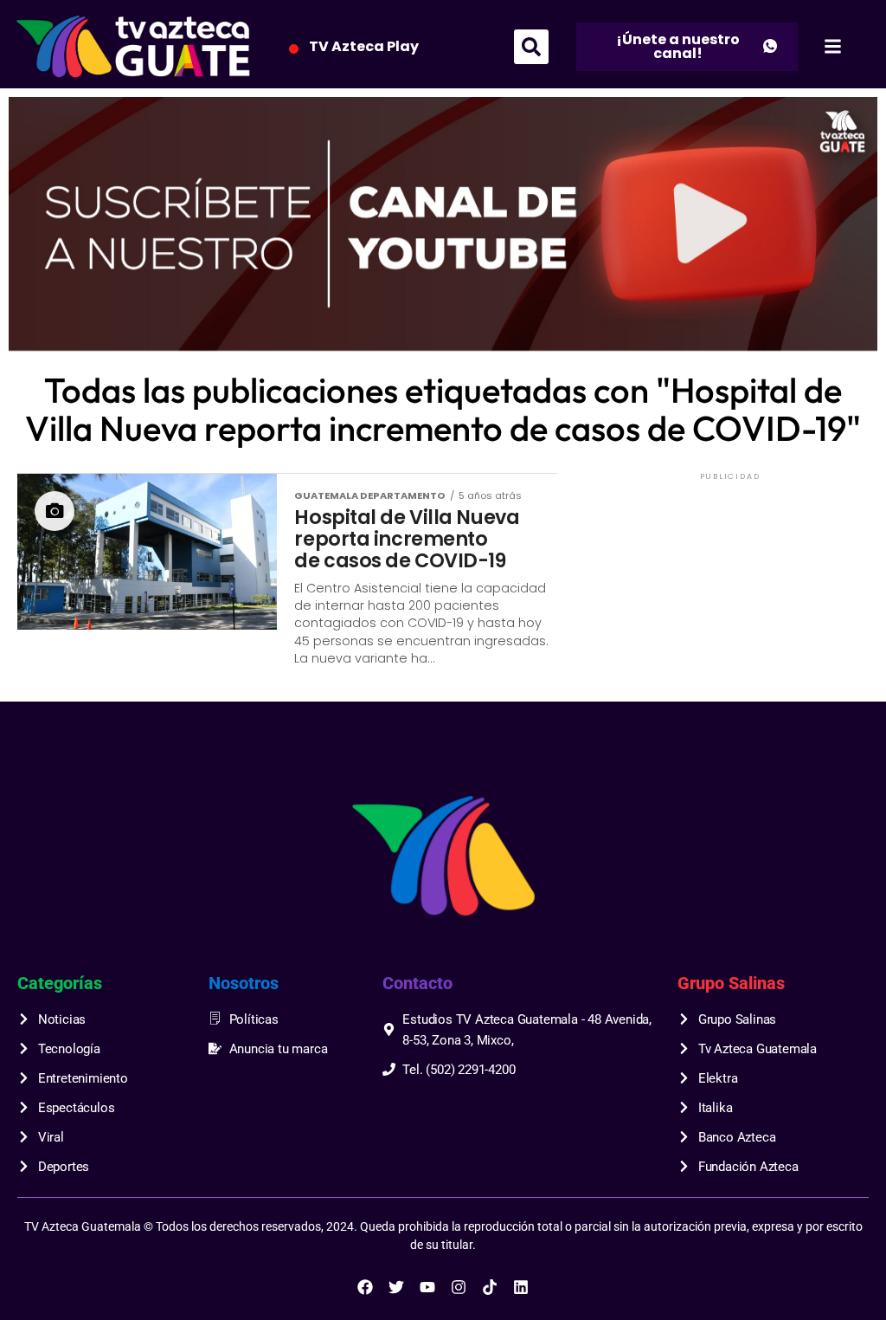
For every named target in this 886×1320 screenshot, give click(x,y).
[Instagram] (458, 1287)
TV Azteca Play (364, 46)
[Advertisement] (730, 592)
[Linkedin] (520, 1287)
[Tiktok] (489, 1287)
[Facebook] (365, 1287)
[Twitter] (396, 1287)
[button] (531, 46)
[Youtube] (427, 1287)
